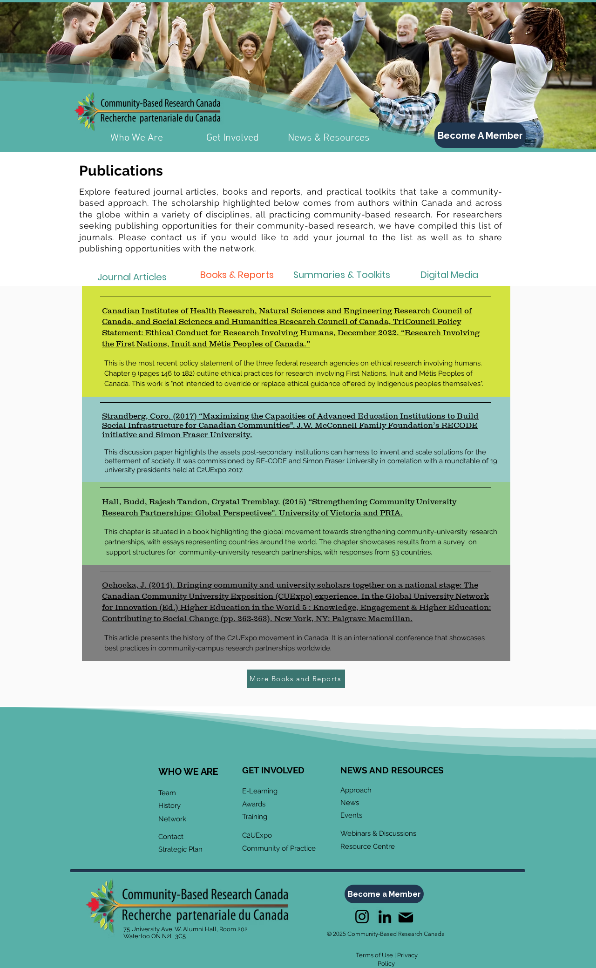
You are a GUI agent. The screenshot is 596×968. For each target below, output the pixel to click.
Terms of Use (374, 955)
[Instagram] (362, 916)
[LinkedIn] (385, 916)
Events (351, 815)
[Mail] (405, 917)
